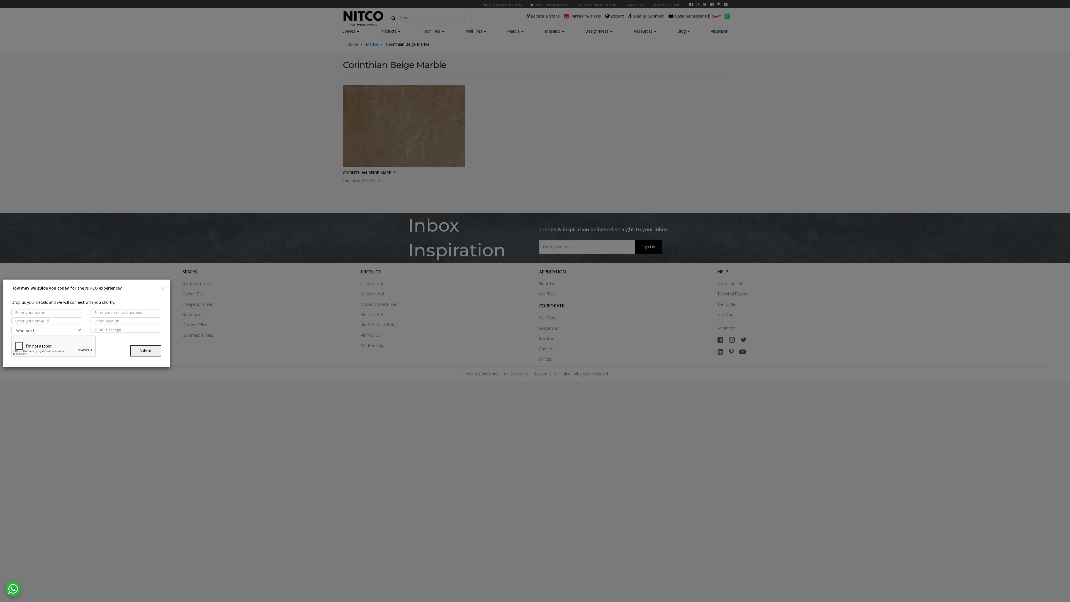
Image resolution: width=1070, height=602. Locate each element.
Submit (146, 350)
